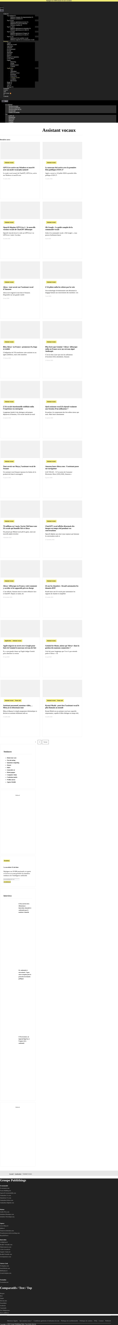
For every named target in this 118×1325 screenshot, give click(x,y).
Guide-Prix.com (4, 1212)
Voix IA (9, 85)
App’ (11, 69)
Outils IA (6, 14)
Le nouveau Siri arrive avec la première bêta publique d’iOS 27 (60, 169)
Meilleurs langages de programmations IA (21, 17)
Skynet (9, 765)
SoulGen (11, 120)
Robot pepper (11, 772)
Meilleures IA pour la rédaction (18, 23)
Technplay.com (4, 1266)
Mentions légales (12, 1321)
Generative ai (11, 770)
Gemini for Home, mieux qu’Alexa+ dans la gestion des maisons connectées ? (62, 647)
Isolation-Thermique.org (7, 1216)
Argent (9, 43)
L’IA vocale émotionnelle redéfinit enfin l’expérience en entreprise (18, 408)
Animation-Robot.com (6, 1200)
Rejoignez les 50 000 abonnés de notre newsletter (59, 0)
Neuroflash (3, 1303)
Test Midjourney (5, 1310)
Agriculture (10, 46)
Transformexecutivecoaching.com (10, 1233)
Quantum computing (13, 762)
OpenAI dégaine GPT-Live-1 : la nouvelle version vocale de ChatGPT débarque (19, 228)
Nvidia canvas (11, 779)
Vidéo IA (9, 84)
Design (12, 63)
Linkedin (5, 96)
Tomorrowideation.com (7, 1230)
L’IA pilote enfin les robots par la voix (60, 287)
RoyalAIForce (4, 1235)
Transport (9, 47)
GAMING (13, 79)
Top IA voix (10, 36)
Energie (9, 50)
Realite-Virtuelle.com (6, 1244)
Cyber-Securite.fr (5, 1249)
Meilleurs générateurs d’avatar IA (19, 35)
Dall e (8, 767)
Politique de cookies (86, 1321)
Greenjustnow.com (5, 1256)
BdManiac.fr (4, 1270)
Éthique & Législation (13, 57)
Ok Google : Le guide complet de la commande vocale (59, 228)
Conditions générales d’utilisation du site (46, 1321)
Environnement (11, 49)
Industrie (9, 54)
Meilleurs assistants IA (16, 18)
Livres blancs (10, 58)
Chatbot (5, 90)
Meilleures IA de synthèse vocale (19, 38)
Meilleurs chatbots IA (16, 25)
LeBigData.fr (4, 1242)
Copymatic (3, 1308)
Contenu (12, 66)
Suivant (45, 742)
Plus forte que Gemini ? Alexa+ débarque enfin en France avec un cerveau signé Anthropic (61, 349)
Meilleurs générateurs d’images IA (19, 33)
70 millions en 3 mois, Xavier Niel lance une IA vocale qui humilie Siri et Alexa (20, 527)
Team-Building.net (5, 1190)
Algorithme (13, 71)
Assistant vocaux (15, 77)
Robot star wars (11, 758)
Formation (6, 88)
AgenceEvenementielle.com (8, 1193)
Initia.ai (2, 1228)
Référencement (14, 65)
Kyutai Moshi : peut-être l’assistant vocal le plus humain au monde (62, 706)
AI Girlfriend (8, 104)
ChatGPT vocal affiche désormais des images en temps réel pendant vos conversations (59, 528)
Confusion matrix (12, 777)
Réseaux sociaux (15, 73)
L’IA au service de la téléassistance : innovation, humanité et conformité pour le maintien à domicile (25, 908)
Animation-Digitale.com (7, 1202)
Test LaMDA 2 (4, 1313)
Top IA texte (10, 20)
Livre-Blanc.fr (4, 1226)
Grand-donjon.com (5, 1273)
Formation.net (4, 1282)
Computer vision (12, 775)
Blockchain (13, 80)
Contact (101, 1321)
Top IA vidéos (11, 27)
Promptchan (12, 117)
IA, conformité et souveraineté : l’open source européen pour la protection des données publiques (25, 974)
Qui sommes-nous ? (26, 1321)
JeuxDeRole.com (5, 1268)
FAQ (95, 1321)
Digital (9, 60)
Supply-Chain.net (5, 1252)
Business (5, 41)
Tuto (4, 91)
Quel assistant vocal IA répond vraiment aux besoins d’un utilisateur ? (61, 408)
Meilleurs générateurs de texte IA (19, 22)
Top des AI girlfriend (14, 107)
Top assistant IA (11, 15)
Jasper (2, 1298)
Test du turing (11, 760)
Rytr (1, 1296)
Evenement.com (4, 1188)
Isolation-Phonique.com (7, 1214)
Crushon (11, 122)
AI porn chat (12, 110)
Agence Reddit (11, 782)
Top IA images (11, 31)
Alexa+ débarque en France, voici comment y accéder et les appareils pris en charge (20, 587)
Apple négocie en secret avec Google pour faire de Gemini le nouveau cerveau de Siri (19, 647)
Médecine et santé (12, 44)
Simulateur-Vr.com (5, 1198)
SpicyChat (11, 118)
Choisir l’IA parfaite (14, 112)
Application (10, 68)
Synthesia (3, 1305)
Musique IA (10, 87)
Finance (9, 55)
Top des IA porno (13, 106)
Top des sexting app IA (15, 109)
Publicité (108, 1321)
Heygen (2, 1293)
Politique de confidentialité (69, 1321)
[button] (1, 6)
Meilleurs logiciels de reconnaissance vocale (22, 39)
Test (6, 114)
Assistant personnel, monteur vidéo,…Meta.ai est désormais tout (18, 706)
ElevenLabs (3, 1300)
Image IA (9, 82)
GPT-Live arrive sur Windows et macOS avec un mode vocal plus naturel (19, 169)
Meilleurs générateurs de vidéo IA (19, 30)
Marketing (10, 52)
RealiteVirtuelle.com (6, 1254)
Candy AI (11, 115)
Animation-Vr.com (5, 1195)
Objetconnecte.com (5, 1247)
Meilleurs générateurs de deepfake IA (20, 28)
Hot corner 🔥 (7, 93)
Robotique (13, 74)
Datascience (13, 76)
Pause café (18, 700)
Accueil (11, 1174)
